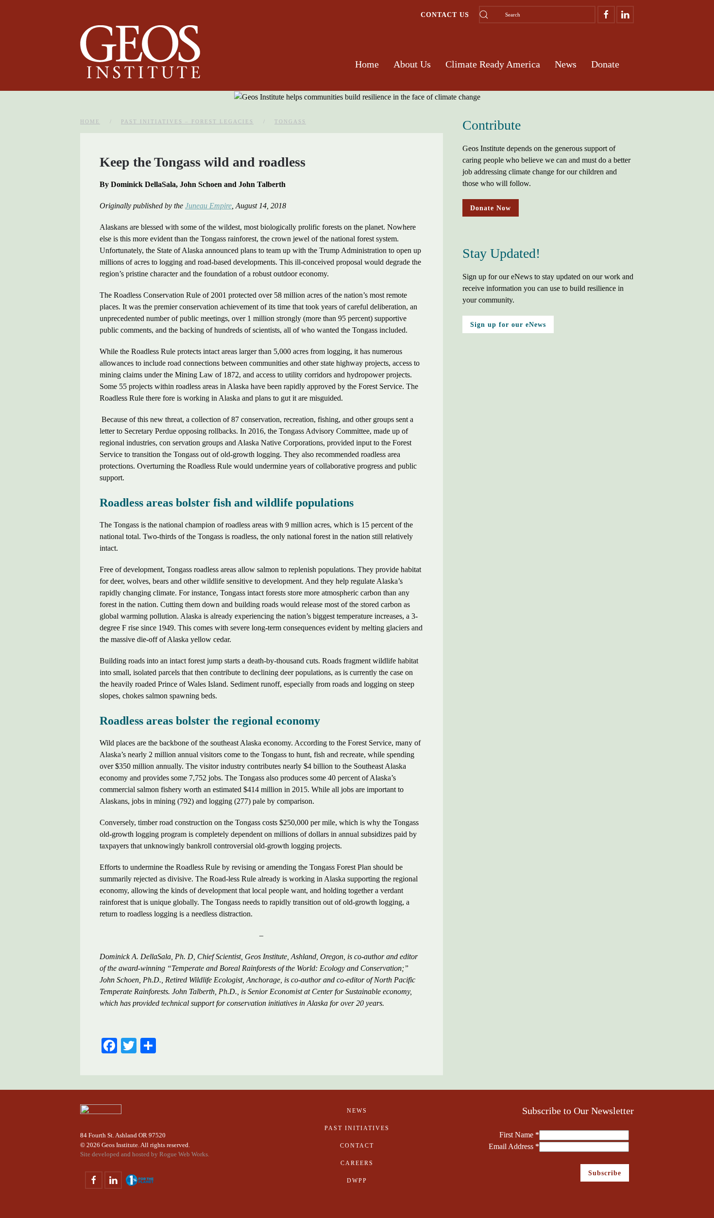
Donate (605, 64)
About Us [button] (412, 64)
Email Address (514, 1146)
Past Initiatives (357, 1128)
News (357, 1110)
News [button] (566, 64)
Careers (357, 1163)
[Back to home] (140, 52)
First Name (519, 1135)
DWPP (357, 1180)
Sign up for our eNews (508, 324)
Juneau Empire (208, 206)
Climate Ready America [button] (492, 64)
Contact (357, 1145)
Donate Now (490, 208)
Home (367, 64)
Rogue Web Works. (184, 1154)
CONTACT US (445, 14)
